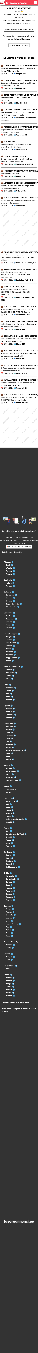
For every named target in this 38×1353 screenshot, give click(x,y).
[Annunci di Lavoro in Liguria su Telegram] (12, 705)
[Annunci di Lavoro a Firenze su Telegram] (13, 912)
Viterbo (9, 699)
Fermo (8, 774)
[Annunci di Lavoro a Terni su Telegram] (12, 960)
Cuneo (8, 810)
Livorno (9, 918)
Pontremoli (20, 402)
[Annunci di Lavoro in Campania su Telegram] (14, 613)
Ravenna (9, 655)
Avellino (9, 616)
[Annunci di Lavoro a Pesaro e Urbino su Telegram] (20, 780)
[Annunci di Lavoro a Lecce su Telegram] (12, 843)
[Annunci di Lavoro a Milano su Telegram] (13, 747)
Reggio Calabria (12, 604)
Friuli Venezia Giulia (12, 667)
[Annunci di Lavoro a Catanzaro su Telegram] (16, 595)
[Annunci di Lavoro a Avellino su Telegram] (14, 616)
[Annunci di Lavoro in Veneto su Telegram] (11, 975)
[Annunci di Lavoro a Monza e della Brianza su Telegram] (25, 750)
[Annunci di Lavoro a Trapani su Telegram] (14, 900)
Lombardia (8, 723)
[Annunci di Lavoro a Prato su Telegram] (12, 933)
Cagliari (9, 855)
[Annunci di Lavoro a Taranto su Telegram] (14, 846)
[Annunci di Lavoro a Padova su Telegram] (14, 980)
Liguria (7, 705)
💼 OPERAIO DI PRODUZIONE (13, 287)
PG (24, 73)
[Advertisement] (19, 228)
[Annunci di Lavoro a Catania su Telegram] (14, 882)
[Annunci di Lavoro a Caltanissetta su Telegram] (18, 879)
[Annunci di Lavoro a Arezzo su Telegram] (13, 909)
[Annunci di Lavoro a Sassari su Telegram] (13, 864)
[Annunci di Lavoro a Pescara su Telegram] (14, 571)
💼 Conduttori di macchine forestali (19, 336)
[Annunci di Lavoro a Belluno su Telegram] (13, 978)
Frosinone (10, 687)
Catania (9, 882)
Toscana (7, 906)
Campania (8, 613)
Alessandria (10, 801)
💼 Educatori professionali (14, 156)
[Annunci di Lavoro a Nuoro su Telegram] (12, 858)
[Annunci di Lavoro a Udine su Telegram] (12, 679)
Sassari (9, 864)
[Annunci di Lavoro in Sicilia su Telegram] (11, 873)
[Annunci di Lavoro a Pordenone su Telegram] (16, 672)
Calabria (7, 592)
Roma (8, 696)
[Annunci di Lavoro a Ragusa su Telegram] (14, 894)
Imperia (9, 711)
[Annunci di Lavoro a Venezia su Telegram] (14, 989)
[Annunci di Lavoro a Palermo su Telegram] (14, 891)
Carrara (19, 373)
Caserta (9, 622)
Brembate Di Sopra (24, 263)
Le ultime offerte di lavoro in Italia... (16, 1002)
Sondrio (9, 756)
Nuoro (8, 858)
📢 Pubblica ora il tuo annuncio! (19, 547)
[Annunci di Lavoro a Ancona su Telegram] (14, 768)
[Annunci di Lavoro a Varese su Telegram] (13, 759)
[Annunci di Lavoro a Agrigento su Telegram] (16, 876)
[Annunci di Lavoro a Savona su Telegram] (14, 717)
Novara (9, 813)
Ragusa (9, 894)
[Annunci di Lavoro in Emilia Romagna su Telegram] (19, 634)
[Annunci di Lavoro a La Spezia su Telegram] (15, 714)
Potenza (9, 586)
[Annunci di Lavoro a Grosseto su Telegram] (15, 915)
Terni (8, 960)
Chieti (8, 565)
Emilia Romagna (10, 634)
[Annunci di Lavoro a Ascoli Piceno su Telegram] (18, 771)
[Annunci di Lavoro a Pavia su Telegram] (12, 753)
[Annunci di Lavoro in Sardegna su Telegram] (14, 852)
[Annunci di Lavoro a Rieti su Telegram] (11, 693)
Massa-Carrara (12, 924)
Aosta (8, 969)
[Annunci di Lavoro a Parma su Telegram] (13, 649)
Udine (8, 679)
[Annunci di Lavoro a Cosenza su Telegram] (14, 598)
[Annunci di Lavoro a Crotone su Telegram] (14, 601)
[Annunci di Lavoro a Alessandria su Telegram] (17, 801)
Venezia (9, 989)
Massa (18, 329)
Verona (8, 993)
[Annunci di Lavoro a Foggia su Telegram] (13, 840)
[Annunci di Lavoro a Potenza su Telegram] (14, 586)
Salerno (9, 628)
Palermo (9, 891)
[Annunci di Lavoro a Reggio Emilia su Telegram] (19, 658)
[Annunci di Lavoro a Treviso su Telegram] (13, 987)
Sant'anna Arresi (23, 164)
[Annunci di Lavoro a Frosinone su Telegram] (15, 687)
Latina (8, 690)
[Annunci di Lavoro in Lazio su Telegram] (10, 684)
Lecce (8, 843)
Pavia (8, 753)
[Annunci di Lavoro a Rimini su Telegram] (13, 661)
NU (24, 191)
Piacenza (9, 652)
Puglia (6, 828)
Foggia (8, 840)
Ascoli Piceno (11, 771)
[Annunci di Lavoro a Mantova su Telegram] (15, 744)
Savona (9, 717)
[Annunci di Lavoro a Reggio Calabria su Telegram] (21, 604)
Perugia (9, 957)
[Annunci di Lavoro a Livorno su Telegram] (14, 918)
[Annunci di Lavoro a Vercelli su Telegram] (13, 822)
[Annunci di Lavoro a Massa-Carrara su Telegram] (20, 924)
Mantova (9, 744)
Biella (8, 807)
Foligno (19, 73)
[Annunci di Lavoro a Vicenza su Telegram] (14, 995)
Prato (8, 933)
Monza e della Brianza (14, 750)
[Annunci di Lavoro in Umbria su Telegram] (12, 954)
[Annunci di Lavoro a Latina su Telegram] (13, 690)
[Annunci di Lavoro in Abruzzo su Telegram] (12, 562)
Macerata (10, 777)
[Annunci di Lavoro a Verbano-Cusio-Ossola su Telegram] (26, 819)
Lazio (6, 684)
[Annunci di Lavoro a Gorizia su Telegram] (13, 670)
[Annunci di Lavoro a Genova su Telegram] (14, 708)
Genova (9, 708)
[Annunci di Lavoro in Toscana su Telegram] (12, 906)
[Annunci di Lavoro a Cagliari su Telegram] (14, 855)
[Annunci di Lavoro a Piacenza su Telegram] (15, 652)
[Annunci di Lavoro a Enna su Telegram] (12, 885)
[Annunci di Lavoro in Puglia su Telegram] (11, 828)
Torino (8, 816)
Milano (8, 747)
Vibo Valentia (11, 607)
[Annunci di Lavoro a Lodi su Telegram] (11, 741)
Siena (8, 936)
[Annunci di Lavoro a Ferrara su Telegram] (14, 640)
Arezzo (8, 909)
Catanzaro (10, 595)
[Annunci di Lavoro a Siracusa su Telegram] (14, 897)
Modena (9, 646)
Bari (7, 831)
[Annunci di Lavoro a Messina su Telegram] (14, 888)
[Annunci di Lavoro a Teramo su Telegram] (14, 574)
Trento (8, 948)
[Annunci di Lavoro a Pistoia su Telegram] (13, 930)
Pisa (7, 927)
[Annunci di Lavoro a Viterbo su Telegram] (14, 699)
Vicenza (9, 995)
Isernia (8, 792)
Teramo (9, 574)
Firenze (9, 912)
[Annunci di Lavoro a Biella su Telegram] (12, 807)
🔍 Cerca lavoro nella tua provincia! (19, 29)
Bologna (9, 637)
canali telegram (23, 39)
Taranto (9, 846)
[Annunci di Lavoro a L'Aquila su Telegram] (14, 568)
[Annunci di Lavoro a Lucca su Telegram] (12, 921)
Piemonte (8, 798)
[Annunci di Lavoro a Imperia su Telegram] (14, 711)
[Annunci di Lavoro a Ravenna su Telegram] (15, 655)
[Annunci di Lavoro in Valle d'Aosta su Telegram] (16, 966)
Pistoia (8, 930)
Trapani (9, 900)
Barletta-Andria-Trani (15, 834)
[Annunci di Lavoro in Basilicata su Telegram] (14, 580)
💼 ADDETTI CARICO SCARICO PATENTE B (18, 307)
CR (25, 135)
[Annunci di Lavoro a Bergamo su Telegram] (15, 726)
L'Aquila (9, 568)
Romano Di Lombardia (25, 297)
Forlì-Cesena (11, 643)
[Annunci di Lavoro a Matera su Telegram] (13, 583)
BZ (25, 103)
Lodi (7, 741)
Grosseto (9, 915)
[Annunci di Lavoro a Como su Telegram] (12, 732)
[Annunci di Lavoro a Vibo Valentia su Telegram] (18, 607)
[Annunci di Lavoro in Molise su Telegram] (11, 786)
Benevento (10, 619)
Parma (8, 649)
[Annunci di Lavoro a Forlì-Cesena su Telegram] (18, 643)
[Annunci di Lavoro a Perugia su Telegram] (14, 957)
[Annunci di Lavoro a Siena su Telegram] (12, 936)
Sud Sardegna (11, 867)
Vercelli (9, 822)
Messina (9, 888)
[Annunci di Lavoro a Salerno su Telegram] (14, 628)
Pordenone (10, 672)
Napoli (8, 625)
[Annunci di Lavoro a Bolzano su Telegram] (14, 945)
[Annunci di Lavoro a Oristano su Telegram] (15, 861)
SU (31, 164)
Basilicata (8, 580)
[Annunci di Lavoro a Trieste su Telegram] (13, 675)
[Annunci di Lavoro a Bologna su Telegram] (14, 637)
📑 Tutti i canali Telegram (19, 45)
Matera (9, 583)
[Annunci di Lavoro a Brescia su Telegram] (13, 729)
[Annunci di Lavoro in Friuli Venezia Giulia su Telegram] (22, 667)
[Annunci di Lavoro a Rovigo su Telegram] (13, 984)
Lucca (8, 921)
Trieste (8, 675)
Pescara (9, 571)
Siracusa (9, 897)
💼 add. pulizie (8, 141)
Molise (6, 786)
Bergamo (9, 726)
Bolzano (9, 945)
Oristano (9, 861)
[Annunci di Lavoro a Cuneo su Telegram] (12, 810)
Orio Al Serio (21, 314)
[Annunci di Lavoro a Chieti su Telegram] (12, 565)
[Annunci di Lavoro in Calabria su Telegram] (13, 592)
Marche (7, 765)
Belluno (9, 978)
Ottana (19, 191)
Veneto (7, 975)
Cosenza (9, 598)
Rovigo (8, 984)
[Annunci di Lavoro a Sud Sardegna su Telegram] (19, 867)
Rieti (7, 693)
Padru (18, 176)
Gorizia (9, 670)
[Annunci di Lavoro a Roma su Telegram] (12, 696)
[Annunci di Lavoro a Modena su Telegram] (14, 646)
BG (34, 263)
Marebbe (19, 103)
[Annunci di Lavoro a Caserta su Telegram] (14, 622)
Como (8, 732)
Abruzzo (7, 562)
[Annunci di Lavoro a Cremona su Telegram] (15, 735)
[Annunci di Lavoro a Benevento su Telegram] (16, 619)
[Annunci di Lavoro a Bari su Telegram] (11, 831)
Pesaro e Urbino (12, 780)
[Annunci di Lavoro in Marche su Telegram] (12, 765)
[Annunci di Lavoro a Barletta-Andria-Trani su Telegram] (25, 834)
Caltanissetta (11, 879)
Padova (9, 980)
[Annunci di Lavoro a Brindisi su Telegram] (14, 837)
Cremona (20, 135)
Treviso (8, 987)
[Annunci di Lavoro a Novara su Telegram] (13, 813)
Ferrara (9, 640)
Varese (8, 759)
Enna (8, 885)
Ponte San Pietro (22, 280)
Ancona (9, 768)
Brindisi (9, 837)
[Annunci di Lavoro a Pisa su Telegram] (11, 927)
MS (23, 329)
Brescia (9, 729)
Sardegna (8, 852)
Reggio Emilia (11, 658)
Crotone (9, 601)
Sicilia (6, 873)
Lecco (8, 738)
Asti (7, 804)
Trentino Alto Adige (11, 942)
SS (23, 176)
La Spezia (10, 714)
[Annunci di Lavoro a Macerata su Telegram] (15, 777)
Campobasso (11, 789)
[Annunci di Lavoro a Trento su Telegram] (13, 948)
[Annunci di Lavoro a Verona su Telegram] (13, 993)
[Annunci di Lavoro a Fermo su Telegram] (13, 774)
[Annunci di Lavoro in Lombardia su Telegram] (15, 723)
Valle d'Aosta (9, 966)
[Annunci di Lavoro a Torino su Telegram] (13, 816)
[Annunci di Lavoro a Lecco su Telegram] (12, 738)
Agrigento (10, 876)
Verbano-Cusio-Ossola (15, 819)
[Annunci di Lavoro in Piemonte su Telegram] (13, 798)
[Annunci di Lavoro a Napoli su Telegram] (13, 625)
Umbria (7, 954)
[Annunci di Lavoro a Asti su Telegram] (11, 804)
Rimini (8, 661)
